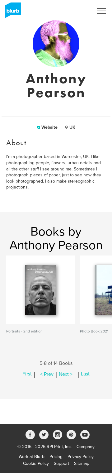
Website (49, 127)
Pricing (56, 456)
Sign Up (77, 10)
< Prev (47, 374)
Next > (65, 374)
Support (61, 463)
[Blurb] (11, 12)
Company (86, 446)
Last (85, 374)
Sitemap (81, 463)
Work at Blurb (31, 456)
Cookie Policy (36, 463)
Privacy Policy (81, 456)
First (27, 374)
